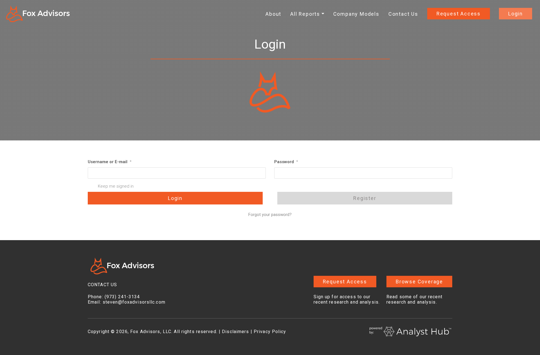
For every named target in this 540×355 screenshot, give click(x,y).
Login (515, 14)
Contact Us (403, 14)
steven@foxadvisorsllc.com (134, 302)
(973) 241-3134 (122, 296)
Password (286, 161)
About (273, 14)
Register (364, 198)
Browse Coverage (419, 282)
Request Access (458, 14)
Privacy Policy (270, 331)
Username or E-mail (109, 161)
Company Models (356, 14)
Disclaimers (235, 331)
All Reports (305, 14)
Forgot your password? (270, 214)
